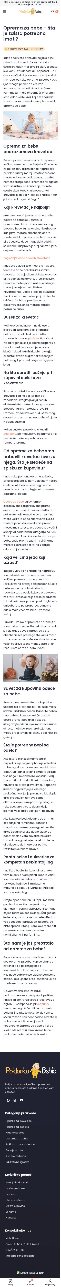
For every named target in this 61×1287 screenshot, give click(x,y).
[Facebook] (8, 1100)
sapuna (43, 1004)
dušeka (34, 338)
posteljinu (9, 434)
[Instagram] (15, 1100)
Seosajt (39, 1272)
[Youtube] (22, 1100)
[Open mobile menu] (4, 11)
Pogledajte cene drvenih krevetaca (26, 258)
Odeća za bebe (13, 502)
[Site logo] (30, 11)
